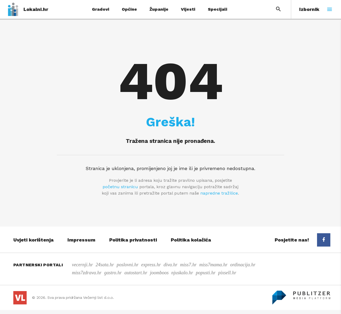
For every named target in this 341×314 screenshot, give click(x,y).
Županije (158, 9)
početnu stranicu (120, 186)
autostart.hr (135, 272)
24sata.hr (105, 264)
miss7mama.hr (213, 264)
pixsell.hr (227, 272)
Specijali (217, 9)
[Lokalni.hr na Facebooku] (323, 240)
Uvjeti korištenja (33, 240)
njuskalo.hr (182, 272)
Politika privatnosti (133, 240)
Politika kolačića (191, 240)
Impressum (81, 240)
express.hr (151, 264)
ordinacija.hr (242, 264)
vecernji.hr (82, 264)
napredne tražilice (219, 193)
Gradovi (100, 9)
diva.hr (170, 264)
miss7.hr (188, 264)
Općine (129, 9)
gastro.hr (113, 272)
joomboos (159, 272)
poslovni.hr (128, 264)
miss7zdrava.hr (87, 272)
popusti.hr (206, 272)
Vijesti (188, 9)
